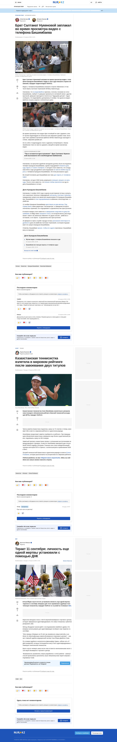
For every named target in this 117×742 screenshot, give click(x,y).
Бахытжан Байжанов (45, 266)
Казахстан (23, 266)
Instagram (65, 337)
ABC (69, 606)
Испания (25, 473)
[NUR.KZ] (58, 2)
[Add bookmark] (17, 98)
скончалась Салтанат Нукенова (60, 195)
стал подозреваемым (42, 199)
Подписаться (65, 663)
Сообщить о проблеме (82, 733)
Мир (16, 539)
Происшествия (19, 6)
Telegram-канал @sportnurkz (50, 458)
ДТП (43, 6)
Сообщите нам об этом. (47, 258)
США (17, 679)
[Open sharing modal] (17, 93)
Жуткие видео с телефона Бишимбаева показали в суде (43, 239)
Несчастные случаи (51, 6)
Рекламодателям (97, 733)
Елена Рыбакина (33, 473)
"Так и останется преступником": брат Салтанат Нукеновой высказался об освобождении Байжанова (47, 154)
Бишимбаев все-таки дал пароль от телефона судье (42, 245)
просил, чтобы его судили (46, 228)
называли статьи (45, 213)
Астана (18, 266)
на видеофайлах (38, 92)
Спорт (17, 348)
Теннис (22, 348)
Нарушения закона (32, 6)
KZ (91, 2)
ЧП (39, 6)
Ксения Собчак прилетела (53, 182)
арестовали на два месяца (55, 204)
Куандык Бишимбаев (33, 266)
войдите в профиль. (63, 294)
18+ (21, 679)
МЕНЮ (19, 2)
